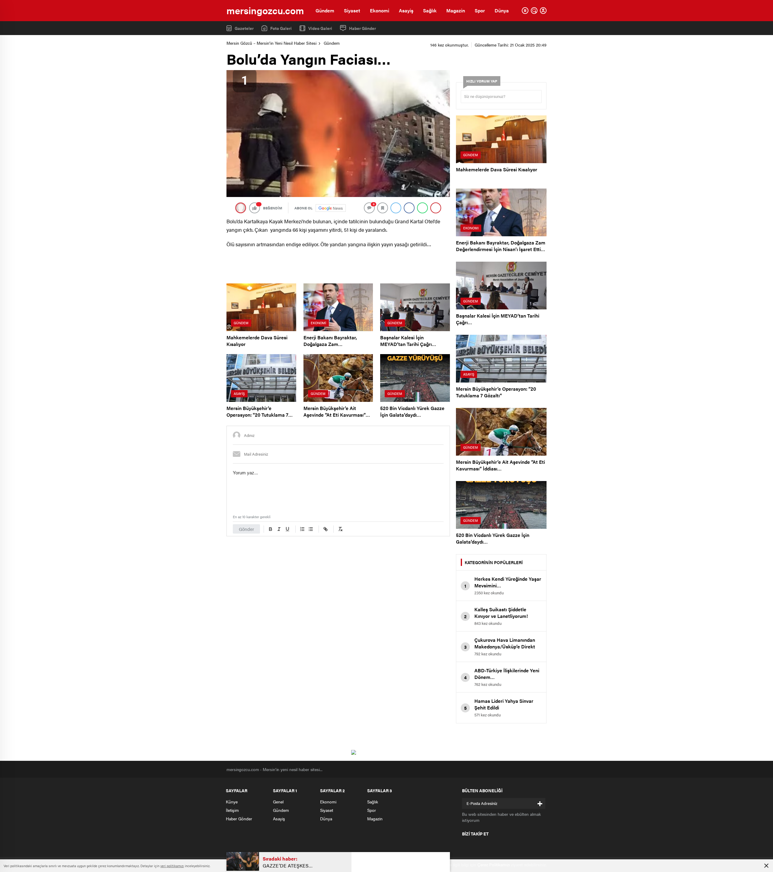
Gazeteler (244, 28)
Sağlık (430, 10)
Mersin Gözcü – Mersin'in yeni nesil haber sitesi (271, 43)
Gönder (246, 529)
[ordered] (302, 529)
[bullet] (310, 529)
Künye (232, 802)
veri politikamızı (172, 866)
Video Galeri (320, 28)
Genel (278, 802)
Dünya (502, 10)
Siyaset (352, 10)
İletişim (232, 810)
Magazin (455, 10)
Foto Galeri (281, 28)
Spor (480, 10)
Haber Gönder (362, 28)
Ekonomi (379, 10)
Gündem (325, 10)
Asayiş (406, 10)
